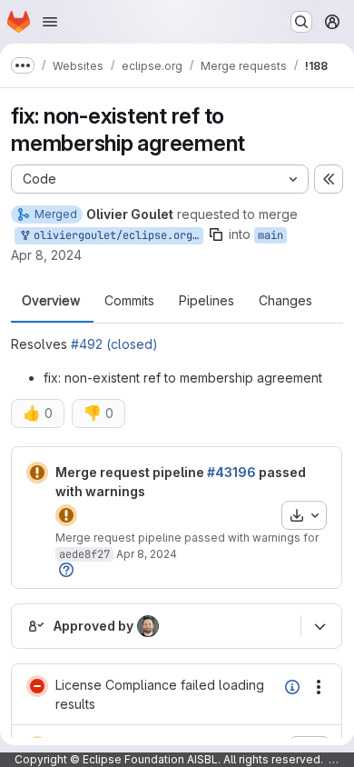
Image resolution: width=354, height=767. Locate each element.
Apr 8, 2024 (46, 255)
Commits (129, 301)
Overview (51, 301)
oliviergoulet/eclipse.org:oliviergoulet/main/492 (115, 235)
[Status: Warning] (37, 472)
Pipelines (206, 301)
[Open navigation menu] (49, 21)
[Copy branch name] (216, 234)
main (270, 235)
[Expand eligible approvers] (319, 627)
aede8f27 (84, 554)
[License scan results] (292, 687)
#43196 (231, 472)
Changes (285, 301)
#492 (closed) (114, 344)
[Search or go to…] (301, 22)
